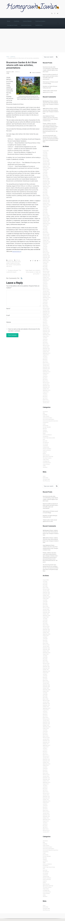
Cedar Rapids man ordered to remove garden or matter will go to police (33, 272)
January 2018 (46, 310)
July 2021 (45, 245)
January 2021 (46, 254)
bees (44, 413)
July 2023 (45, 207)
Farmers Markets (27, 21)
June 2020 (45, 265)
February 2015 (46, 364)
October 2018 (46, 296)
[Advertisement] (32, 40)
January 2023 (46, 217)
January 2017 (46, 328)
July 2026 (45, 152)
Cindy (7, 73)
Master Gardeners (47, 448)
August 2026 (46, 150)
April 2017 (45, 323)
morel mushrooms (47, 450)
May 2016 (45, 340)
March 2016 (45, 344)
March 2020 (45, 269)
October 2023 (46, 203)
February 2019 (46, 289)
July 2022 (45, 226)
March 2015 (45, 362)
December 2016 (46, 330)
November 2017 (46, 313)
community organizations (48, 419)
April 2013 (45, 398)
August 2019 (46, 280)
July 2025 (45, 170)
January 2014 (46, 384)
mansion (11, 264)
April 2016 (45, 342)
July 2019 (45, 282)
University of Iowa (47, 462)
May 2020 (45, 266)
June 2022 (45, 228)
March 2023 (45, 214)
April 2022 (45, 231)
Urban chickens (46, 464)
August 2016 (46, 336)
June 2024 (45, 191)
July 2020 (45, 263)
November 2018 (46, 294)
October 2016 (46, 333)
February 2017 (46, 327)
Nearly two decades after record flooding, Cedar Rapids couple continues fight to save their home (50, 69)
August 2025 (46, 169)
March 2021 (45, 251)
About (8, 21)
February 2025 (46, 178)
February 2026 (46, 160)
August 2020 (46, 262)
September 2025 (46, 167)
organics (45, 451)
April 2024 (45, 194)
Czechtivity (16, 21)
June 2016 (45, 339)
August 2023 (46, 206)
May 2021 (45, 248)
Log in (44, 476)
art (19, 260)
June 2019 (45, 283)
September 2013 (46, 390)
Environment (45, 425)
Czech (44, 424)
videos (44, 465)
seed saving (9, 266)
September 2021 (46, 241)
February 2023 (46, 215)
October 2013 (46, 388)
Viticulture (45, 467)
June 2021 (45, 246)
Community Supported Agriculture (50, 420)
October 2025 (46, 166)
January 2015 (46, 365)
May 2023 (45, 211)
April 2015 (45, 361)
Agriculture (45, 411)
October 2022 (46, 221)
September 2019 (46, 279)
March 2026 (45, 158)
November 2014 (46, 368)
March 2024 (45, 195)
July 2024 (45, 189)
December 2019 (46, 274)
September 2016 (46, 334)
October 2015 (46, 351)
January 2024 (46, 198)
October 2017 (46, 314)
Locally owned (46, 447)
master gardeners (17, 264)
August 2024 (46, 187)
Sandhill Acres (38, 25)
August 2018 (46, 299)
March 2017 (45, 325)
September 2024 (46, 186)
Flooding (45, 430)
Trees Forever (46, 459)
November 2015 (46, 350)
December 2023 (46, 200)
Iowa (7, 264)
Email (8, 315)
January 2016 (46, 347)
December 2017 (46, 311)
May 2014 (45, 378)
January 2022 (46, 235)
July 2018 (45, 300)
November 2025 (46, 164)
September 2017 (46, 316)
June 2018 (45, 302)
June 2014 (45, 376)
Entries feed (45, 477)
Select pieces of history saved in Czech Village (50, 82)
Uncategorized (46, 461)
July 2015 (45, 356)
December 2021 (46, 237)
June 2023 (45, 209)
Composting (45, 422)
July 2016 (45, 337)
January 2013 (46, 402)
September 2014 (46, 371)
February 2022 (46, 234)
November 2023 (46, 201)
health (44, 433)
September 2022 (46, 223)
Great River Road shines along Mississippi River (50, 140)
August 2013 (46, 391)
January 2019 (46, 291)
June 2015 (45, 357)
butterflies (45, 414)
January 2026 (46, 161)
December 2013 (46, 385)
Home (7, 56)
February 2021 (46, 252)
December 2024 (46, 181)
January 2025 (46, 180)
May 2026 (45, 155)
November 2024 (46, 183)
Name (8, 308)
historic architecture (47, 434)
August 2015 (46, 354)
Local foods (45, 445)
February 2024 (46, 197)
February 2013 (46, 401)
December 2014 (46, 367)
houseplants (45, 436)
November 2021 (46, 238)
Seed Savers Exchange (48, 456)
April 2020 (45, 268)
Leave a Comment (36, 72)
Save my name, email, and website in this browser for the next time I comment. (24, 330)
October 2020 (46, 259)
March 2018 (45, 306)
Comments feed (46, 479)
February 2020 (46, 271)
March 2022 (45, 232)
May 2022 (45, 229)
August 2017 (46, 317)
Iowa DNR (45, 441)
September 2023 (46, 204)
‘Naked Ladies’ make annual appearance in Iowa (50, 91)
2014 (17, 260)
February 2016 (46, 345)
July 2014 (45, 374)
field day (45, 428)
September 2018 (46, 297)
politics (44, 453)
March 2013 (45, 399)
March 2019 (45, 288)
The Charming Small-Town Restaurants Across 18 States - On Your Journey (50, 137)
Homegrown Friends (12, 25)
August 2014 (46, 373)
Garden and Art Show (15, 263)
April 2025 (45, 175)
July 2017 (45, 319)
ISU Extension (46, 442)
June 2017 (45, 320)
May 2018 (45, 303)
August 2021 (46, 243)
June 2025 (45, 172)
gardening (13, 56)
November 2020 (46, 257)
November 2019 (46, 276)
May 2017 (45, 322)
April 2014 (45, 379)
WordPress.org (46, 480)
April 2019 (45, 286)
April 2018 (45, 305)
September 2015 (46, 353)
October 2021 (46, 240)
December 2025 (46, 163)
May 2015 (45, 359)
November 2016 (46, 331)
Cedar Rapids (14, 261)
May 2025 (45, 173)
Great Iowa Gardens (40, 21)
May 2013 (45, 396)
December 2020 (46, 255)
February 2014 (46, 382)
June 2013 (45, 395)
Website (8, 322)
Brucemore (8, 261)
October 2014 (46, 370)
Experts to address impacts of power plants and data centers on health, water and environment (50, 77)
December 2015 (46, 348)
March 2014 (45, 381)
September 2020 (46, 260)
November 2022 (46, 220)
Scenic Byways (46, 455)
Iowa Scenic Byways (26, 25)
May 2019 (45, 285)
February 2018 (46, 308)
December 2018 (46, 293)
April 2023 (45, 212)
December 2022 (46, 218)
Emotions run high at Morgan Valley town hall (50, 87)
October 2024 (46, 184)
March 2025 (45, 177)
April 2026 (45, 157)
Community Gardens (47, 417)
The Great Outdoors (47, 458)
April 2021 (45, 249)
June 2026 (45, 153)
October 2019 (46, 277)
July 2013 (45, 393)
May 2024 (45, 192)
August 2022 (46, 225)
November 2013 (46, 387)
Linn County (45, 444)
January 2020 (46, 272)
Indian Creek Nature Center (49, 437)
